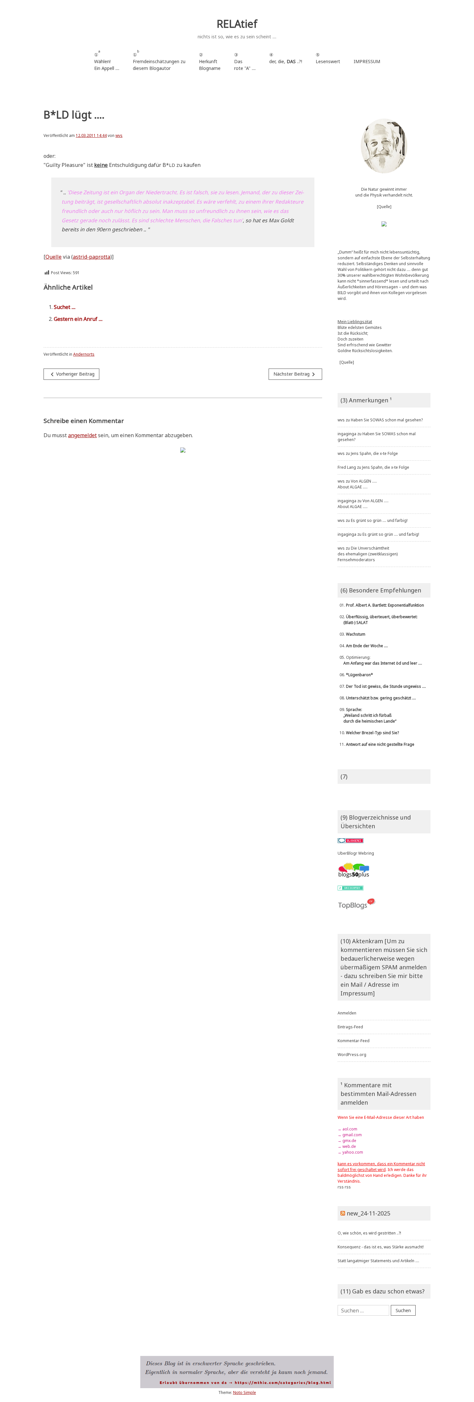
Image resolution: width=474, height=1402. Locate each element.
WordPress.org (352, 1054)
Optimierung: (380, 660)
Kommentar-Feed (354, 1040)
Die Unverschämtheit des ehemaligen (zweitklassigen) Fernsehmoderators (368, 553)
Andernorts (83, 354)
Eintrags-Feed (350, 1027)
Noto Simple (244, 1392)
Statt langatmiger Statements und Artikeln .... (378, 1260)
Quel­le (53, 256)
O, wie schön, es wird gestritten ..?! (369, 1233)
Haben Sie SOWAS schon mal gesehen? (387, 420)
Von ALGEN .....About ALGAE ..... (357, 484)
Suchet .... (64, 307)
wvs (119, 135)
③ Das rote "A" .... (245, 61)
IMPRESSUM (367, 61)
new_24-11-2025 (368, 1213)
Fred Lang (347, 467)
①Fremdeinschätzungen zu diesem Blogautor (159, 60)
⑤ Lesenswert (328, 58)
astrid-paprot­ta (91, 256)
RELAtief (237, 24)
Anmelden (347, 1013)
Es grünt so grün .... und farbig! (379, 520)
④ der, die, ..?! (285, 61)
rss (341, 1187)
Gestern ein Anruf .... (78, 318)
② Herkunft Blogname (210, 61)
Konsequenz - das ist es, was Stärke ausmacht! (381, 1247)
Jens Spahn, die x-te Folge (374, 453)
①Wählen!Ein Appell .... (106, 60)
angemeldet (82, 435)
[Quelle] (384, 206)
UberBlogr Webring (356, 853)
